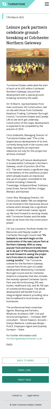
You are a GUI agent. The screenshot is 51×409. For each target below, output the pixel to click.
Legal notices (33, 395)
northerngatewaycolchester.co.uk (24, 338)
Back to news (25, 360)
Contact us (17, 395)
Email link (24, 370)
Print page (24, 379)
